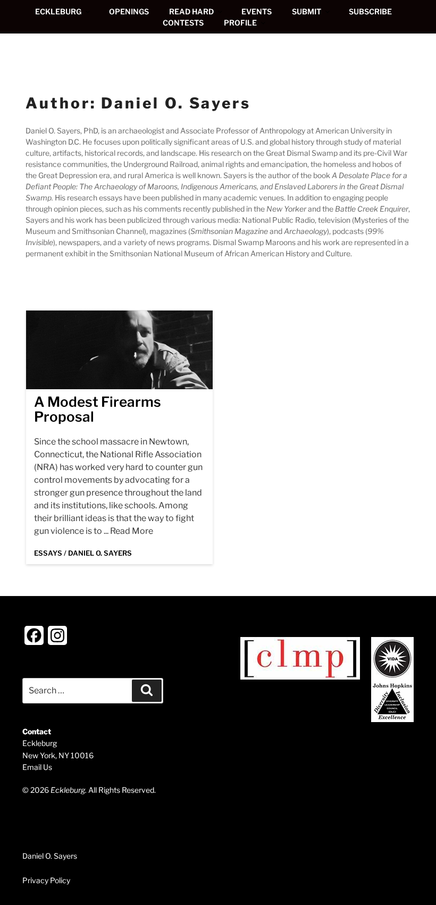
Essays (48, 553)
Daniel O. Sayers (100, 553)
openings (129, 11)
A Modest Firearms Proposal (97, 409)
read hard (191, 11)
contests (183, 22)
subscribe (370, 11)
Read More (131, 531)
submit (306, 11)
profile (240, 22)
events (256, 11)
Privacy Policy (46, 880)
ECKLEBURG (58, 11)
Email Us (37, 767)
